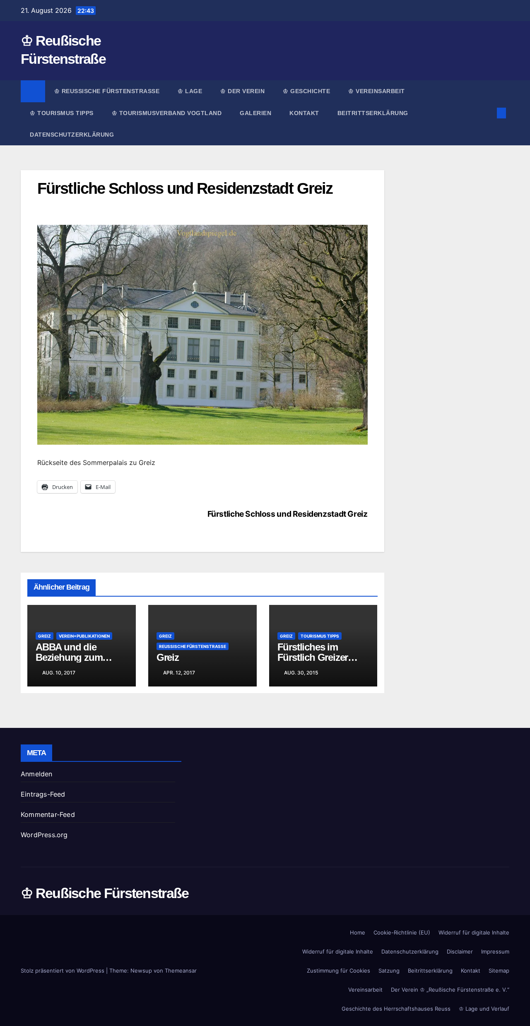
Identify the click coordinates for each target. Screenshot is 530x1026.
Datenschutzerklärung (72, 134)
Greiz (44, 635)
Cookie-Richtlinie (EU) (401, 932)
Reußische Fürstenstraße (192, 646)
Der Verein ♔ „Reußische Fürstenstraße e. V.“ (450, 989)
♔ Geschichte (306, 91)
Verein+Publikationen (84, 635)
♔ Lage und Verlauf (484, 1008)
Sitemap (499, 970)
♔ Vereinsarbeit (376, 91)
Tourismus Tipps (320, 635)
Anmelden (37, 774)
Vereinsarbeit (365, 989)
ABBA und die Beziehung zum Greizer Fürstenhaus (79, 657)
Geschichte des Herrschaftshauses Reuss (396, 1008)
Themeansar (181, 970)
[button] (487, 113)
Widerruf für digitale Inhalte (473, 932)
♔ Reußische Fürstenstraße (107, 91)
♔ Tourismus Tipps (62, 113)
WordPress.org (44, 835)
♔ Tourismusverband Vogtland (167, 113)
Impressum (495, 951)
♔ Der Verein (242, 91)
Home (357, 932)
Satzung (389, 970)
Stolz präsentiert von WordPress (63, 970)
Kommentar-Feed (48, 814)
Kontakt (304, 113)
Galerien (255, 113)
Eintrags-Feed (43, 794)
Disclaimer (460, 951)
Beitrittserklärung (373, 113)
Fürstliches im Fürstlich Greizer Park (312, 657)
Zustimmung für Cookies (338, 970)
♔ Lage (190, 91)
